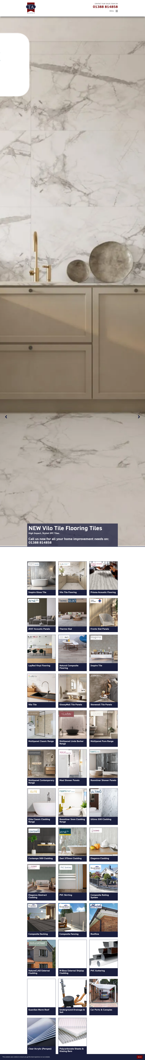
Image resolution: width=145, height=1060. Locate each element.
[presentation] (6, 416)
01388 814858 (105, 7)
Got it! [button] (139, 1057)
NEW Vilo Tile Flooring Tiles (65, 528)
